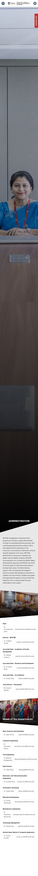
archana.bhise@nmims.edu (25, 668)
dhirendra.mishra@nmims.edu (24, 746)
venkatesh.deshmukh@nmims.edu (24, 815)
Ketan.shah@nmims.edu (26, 679)
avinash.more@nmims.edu (25, 782)
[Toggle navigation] (35, 3)
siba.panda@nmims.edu (26, 770)
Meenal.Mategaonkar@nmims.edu (26, 759)
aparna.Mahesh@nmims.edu (25, 689)
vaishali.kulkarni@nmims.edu (24, 656)
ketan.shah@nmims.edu (26, 791)
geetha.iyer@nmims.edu (26, 826)
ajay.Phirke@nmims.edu (26, 735)
